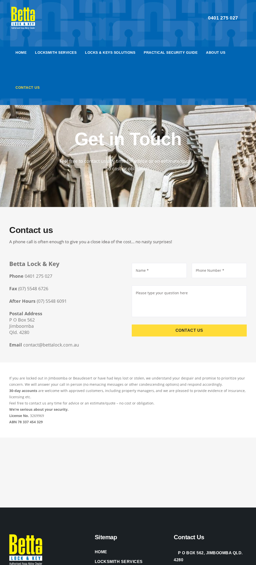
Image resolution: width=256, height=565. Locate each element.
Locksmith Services (119, 562)
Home (101, 552)
